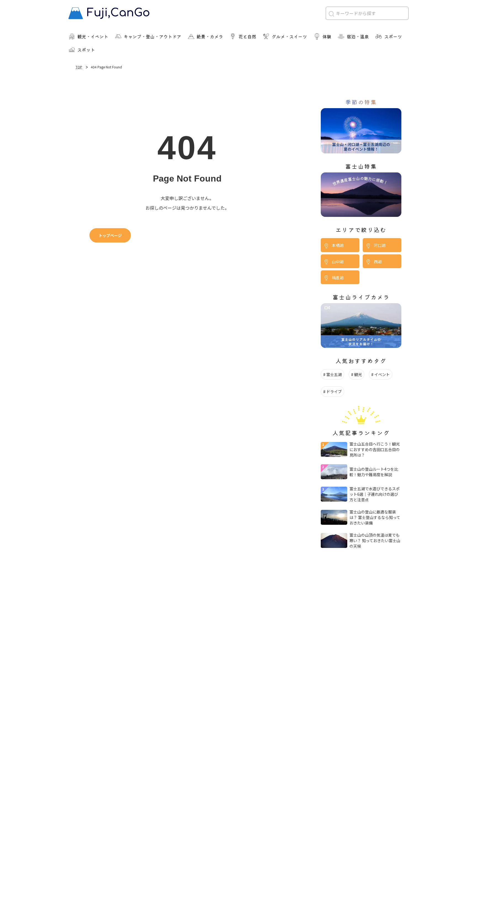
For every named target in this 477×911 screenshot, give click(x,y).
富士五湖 (334, 374)
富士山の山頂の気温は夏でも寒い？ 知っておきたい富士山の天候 (374, 540)
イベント (382, 374)
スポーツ (393, 36)
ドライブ (334, 391)
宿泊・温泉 (358, 36)
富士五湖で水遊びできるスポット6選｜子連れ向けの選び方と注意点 (374, 494)
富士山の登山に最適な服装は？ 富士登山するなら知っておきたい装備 (374, 517)
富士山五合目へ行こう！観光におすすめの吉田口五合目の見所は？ (374, 449)
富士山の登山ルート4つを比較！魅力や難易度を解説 (373, 471)
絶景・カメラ (210, 36)
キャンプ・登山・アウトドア (152, 36)
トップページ (110, 235)
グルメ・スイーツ (289, 36)
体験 (326, 36)
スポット (86, 49)
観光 (358, 374)
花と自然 (247, 36)
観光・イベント (92, 36)
